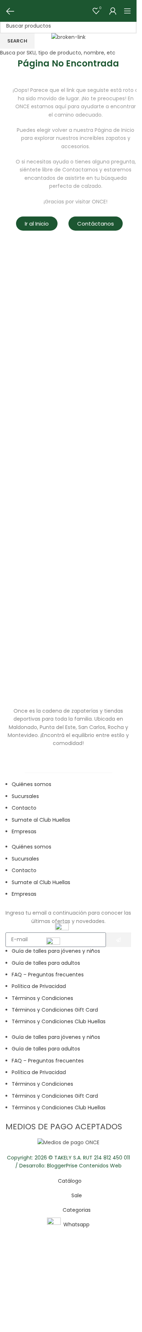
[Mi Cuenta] (113, 11)
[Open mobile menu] (127, 11)
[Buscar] (21, 11)
